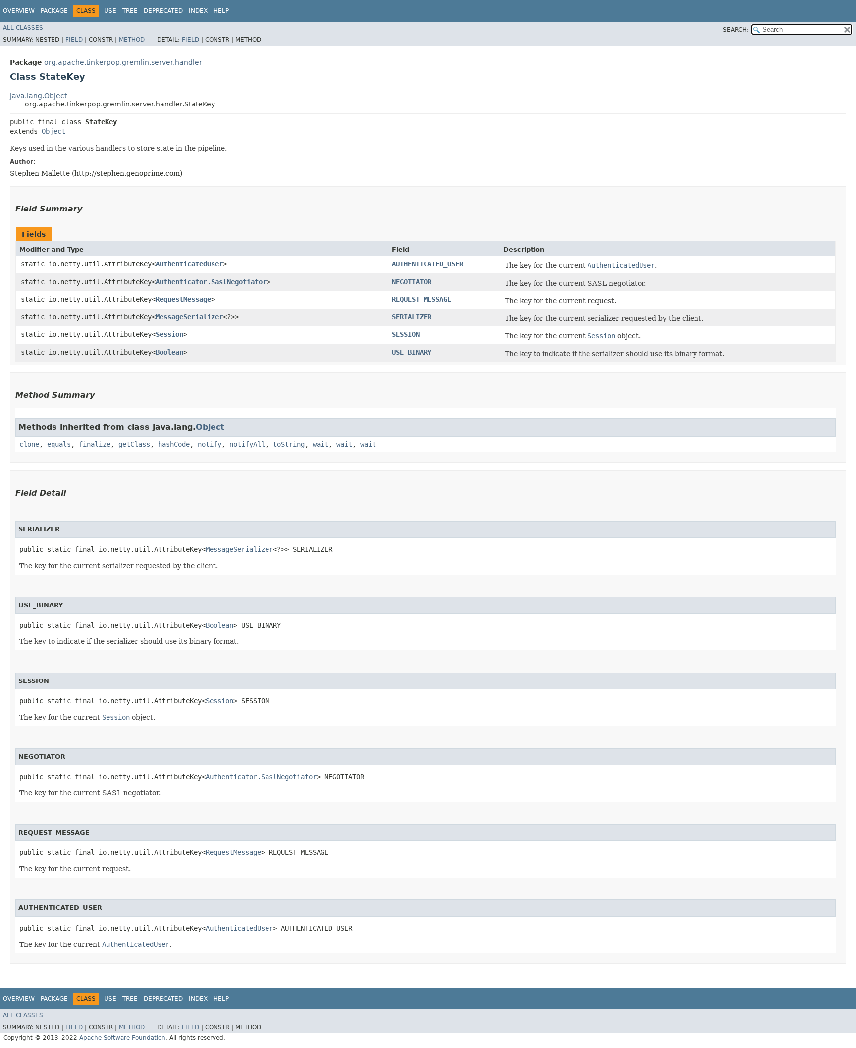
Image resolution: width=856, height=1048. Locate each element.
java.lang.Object (38, 96)
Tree (130, 10)
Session (169, 334)
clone (29, 444)
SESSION (406, 334)
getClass (134, 444)
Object (53, 131)
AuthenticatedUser (189, 264)
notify (209, 444)
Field (74, 39)
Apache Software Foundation (122, 1037)
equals (59, 444)
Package (54, 10)
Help (221, 10)
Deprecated (163, 10)
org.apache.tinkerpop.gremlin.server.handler (123, 62)
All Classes (23, 27)
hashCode (174, 444)
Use (110, 10)
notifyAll (247, 444)
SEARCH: (736, 29)
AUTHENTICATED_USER (427, 264)
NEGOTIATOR (411, 282)
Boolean (169, 352)
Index (198, 10)
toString (289, 444)
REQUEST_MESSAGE (421, 299)
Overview (19, 10)
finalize (94, 444)
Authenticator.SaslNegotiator (211, 282)
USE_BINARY (411, 352)
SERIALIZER (411, 317)
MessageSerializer (189, 317)
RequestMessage (183, 299)
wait (320, 444)
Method (132, 39)
